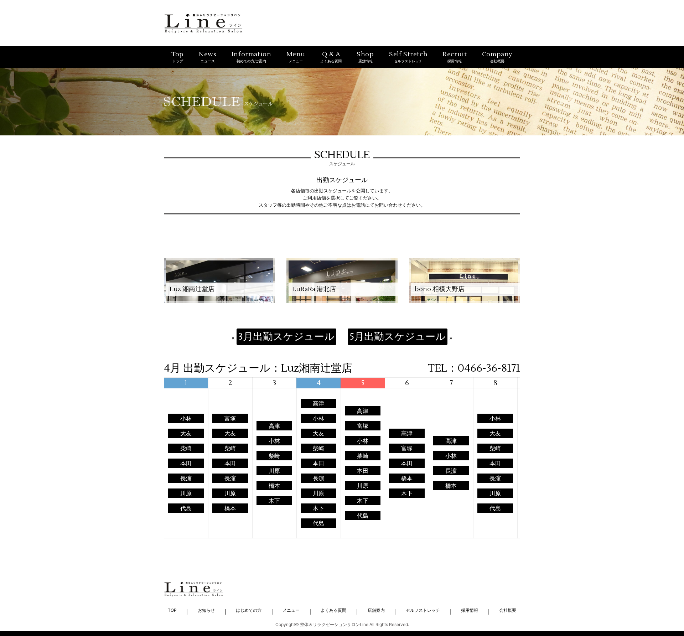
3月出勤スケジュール (286, 336)
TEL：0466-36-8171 (474, 368)
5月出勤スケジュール (397, 336)
